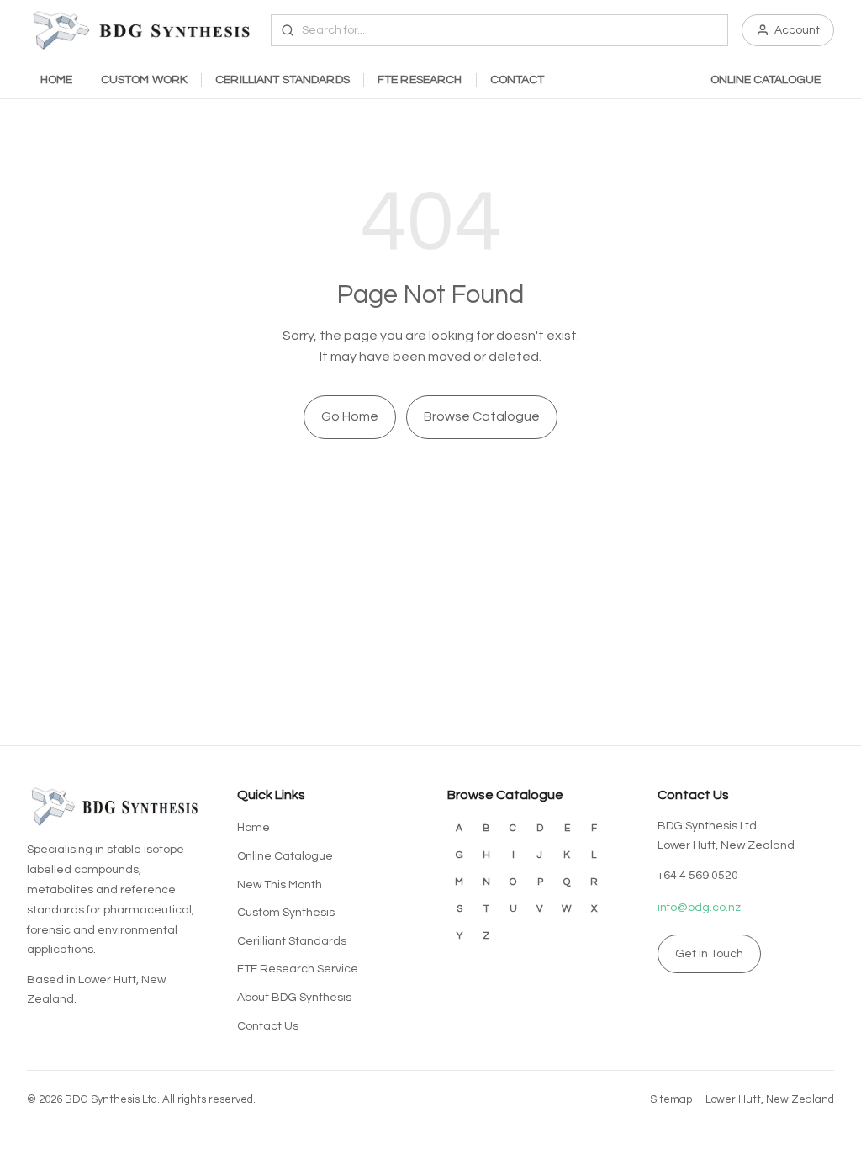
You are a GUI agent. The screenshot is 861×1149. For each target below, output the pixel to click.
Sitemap (671, 1099)
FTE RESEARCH (420, 80)
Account (797, 30)
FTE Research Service (297, 969)
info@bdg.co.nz (699, 907)
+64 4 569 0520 (698, 876)
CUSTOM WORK (144, 80)
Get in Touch (709, 954)
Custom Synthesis (286, 913)
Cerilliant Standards (291, 941)
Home (253, 828)
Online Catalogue (285, 856)
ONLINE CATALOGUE (765, 80)
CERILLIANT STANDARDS (282, 80)
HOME (56, 80)
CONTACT (517, 80)
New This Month (279, 885)
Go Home (349, 416)
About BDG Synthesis (294, 997)
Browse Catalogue (482, 416)
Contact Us (267, 1026)
